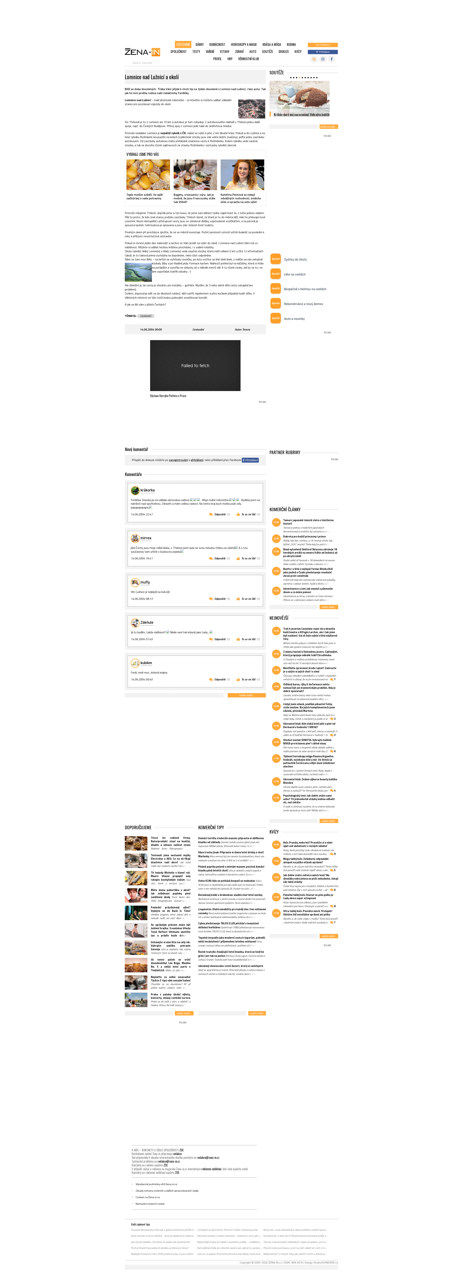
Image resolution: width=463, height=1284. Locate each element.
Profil (217, 58)
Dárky (200, 44)
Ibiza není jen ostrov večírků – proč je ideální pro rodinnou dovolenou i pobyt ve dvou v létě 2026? (163, 1236)
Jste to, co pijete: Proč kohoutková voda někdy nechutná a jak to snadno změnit (229, 1254)
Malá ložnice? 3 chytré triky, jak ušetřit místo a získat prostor (296, 1254)
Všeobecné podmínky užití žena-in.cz (156, 1184)
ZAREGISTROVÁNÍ (178, 460)
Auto (252, 51)
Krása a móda (272, 44)
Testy (196, 51)
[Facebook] (331, 59)
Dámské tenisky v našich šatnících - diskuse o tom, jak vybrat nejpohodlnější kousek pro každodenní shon (229, 1236)
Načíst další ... (246, 695)
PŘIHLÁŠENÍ (197, 460)
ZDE (181, 1150)
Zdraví (239, 51)
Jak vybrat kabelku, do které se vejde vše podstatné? (160, 1242)
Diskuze (284, 51)
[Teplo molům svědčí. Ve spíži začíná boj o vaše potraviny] (148, 174)
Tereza (246, 329)
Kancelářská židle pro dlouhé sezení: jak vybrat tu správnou (229, 1248)
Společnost (179, 51)
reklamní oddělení (211, 1169)
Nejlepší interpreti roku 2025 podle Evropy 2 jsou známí (162, 1254)
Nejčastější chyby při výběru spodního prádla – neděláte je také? (229, 1242)
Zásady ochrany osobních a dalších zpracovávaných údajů (167, 1191)
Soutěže (267, 51)
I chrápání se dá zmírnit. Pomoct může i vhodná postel (227, 1230)
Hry (230, 58)
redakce (177, 1154)
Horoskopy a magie (244, 44)
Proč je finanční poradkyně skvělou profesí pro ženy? (160, 1248)
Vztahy (224, 51)
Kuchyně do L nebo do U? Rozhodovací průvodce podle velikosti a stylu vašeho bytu (296, 1236)
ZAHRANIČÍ (145, 316)
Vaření (210, 51)
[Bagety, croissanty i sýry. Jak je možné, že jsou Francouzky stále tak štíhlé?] (195, 174)
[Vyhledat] (314, 59)
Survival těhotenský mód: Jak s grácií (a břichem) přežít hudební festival (163, 1230)
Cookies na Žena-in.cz (148, 1197)
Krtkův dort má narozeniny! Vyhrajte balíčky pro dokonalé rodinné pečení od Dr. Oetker (302, 116)
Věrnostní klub (248, 58)
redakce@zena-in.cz (208, 1157)
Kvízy (298, 51)
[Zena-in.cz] (145, 52)
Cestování (183, 44)
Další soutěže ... (328, 126)
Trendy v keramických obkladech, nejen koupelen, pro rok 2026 (296, 1242)
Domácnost (217, 44)
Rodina (291, 44)
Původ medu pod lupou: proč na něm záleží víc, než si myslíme (296, 1248)
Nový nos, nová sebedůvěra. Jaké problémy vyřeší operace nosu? (296, 1230)
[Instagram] (323, 59)
